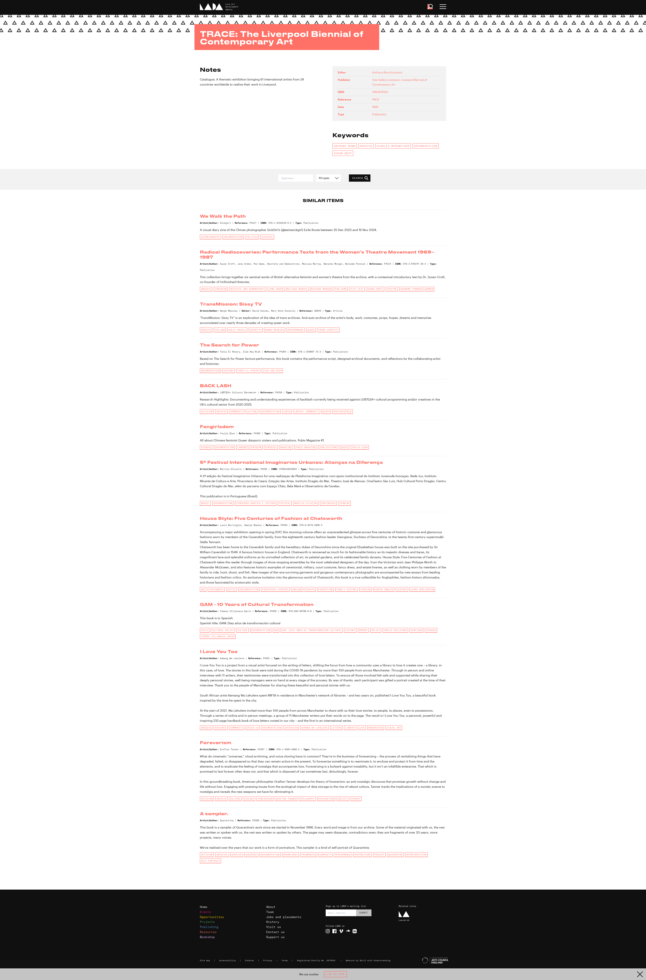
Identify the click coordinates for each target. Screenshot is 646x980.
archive (366, 146)
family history (346, 589)
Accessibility (227, 960)
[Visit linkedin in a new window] (355, 931)
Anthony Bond (344, 146)
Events (205, 912)
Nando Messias (274, 329)
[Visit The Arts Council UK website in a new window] (424, 960)
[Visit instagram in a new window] (328, 931)
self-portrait (210, 860)
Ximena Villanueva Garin (218, 636)
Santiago (416, 630)
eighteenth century (275, 589)
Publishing (209, 927)
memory (363, 630)
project (379, 854)
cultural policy (223, 630)
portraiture (363, 854)
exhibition (325, 589)
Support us (275, 937)
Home (203, 907)
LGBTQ (287, 411)
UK (350, 411)
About (270, 907)
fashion (365, 589)
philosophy (307, 798)
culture (252, 411)
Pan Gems (341, 289)
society (343, 798)
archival (222, 854)
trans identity (328, 329)
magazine (286, 447)
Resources (208, 932)
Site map (205, 960)
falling (220, 329)
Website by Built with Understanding (368, 960)
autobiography (210, 237)
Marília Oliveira (306, 503)
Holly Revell (237, 329)
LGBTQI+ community (306, 411)
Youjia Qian (360, 447)
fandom (241, 447)
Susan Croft (375, 289)
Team (270, 912)
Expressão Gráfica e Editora (255, 503)
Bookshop (207, 937)
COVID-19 (252, 727)
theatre (392, 289)
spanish (344, 503)
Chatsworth (216, 589)
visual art (394, 727)
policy (375, 630)
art (203, 589)
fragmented (308, 854)
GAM (276, 630)
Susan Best (343, 153)
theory (356, 798)
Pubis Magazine (306, 447)
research (339, 411)
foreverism (265, 798)
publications (328, 447)
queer (310, 329)
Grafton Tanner (286, 798)
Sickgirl (267, 237)
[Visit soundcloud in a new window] (348, 931)
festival (285, 503)
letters (336, 727)
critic (231, 589)
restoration (326, 798)
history (229, 370)
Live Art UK (404, 920)
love (362, 727)
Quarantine (395, 854)
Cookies (249, 960)
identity (255, 329)
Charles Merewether (393, 146)
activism (207, 411)
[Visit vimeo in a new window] (341, 931)
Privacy (267, 960)
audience (220, 727)
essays (310, 589)
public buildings (395, 630)
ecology (249, 798)
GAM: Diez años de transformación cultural (312, 630)
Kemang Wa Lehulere (314, 727)
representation (416, 854)
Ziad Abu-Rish (272, 370)
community (236, 411)
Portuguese (328, 503)
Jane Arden (276, 289)
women (429, 289)
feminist (271, 447)
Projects (207, 922)
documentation (425, 146)
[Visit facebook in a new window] (334, 931)
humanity (325, 854)
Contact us (275, 932)
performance (296, 329)
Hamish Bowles (383, 589)
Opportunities (212, 917)
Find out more (335, 974)
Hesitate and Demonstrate (247, 289)
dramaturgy (290, 854)
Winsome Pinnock (411, 289)
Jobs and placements (283, 917)
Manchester (375, 727)
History (272, 922)
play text (356, 289)
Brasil (205, 503)
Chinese (206, 447)
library (350, 727)
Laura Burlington (422, 589)
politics (252, 237)
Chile (204, 630)
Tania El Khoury (248, 370)
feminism (220, 289)
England (297, 589)
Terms (284, 960)
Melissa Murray (297, 289)
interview (291, 727)
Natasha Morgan (321, 289)
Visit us (273, 927)
